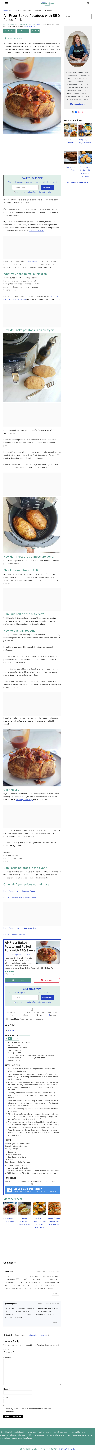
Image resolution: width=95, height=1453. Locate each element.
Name (6, 1389)
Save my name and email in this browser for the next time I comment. (30, 1410)
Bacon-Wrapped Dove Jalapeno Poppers (20, 891)
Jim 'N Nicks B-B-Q (37, 231)
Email (6, 1397)
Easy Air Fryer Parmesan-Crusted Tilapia (19, 897)
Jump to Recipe (14, 38)
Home (5, 10)
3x (17, 1039)
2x (13, 1039)
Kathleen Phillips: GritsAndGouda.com (20, 955)
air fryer (11, 1030)
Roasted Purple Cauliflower (14, 934)
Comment (8, 1357)
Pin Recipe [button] (47, 980)
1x (10, 1039)
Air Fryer (13, 10)
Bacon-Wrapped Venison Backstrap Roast (20, 928)
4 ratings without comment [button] (37, 1335)
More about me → (77, 104)
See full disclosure (29, 26)
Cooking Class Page (24, 800)
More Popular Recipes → (77, 182)
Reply (56, 1293)
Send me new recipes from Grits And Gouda (33, 192)
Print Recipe (19, 980)
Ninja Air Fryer (33, 261)
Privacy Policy (67, 1449)
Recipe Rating (9, 1349)
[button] (6, 971)
